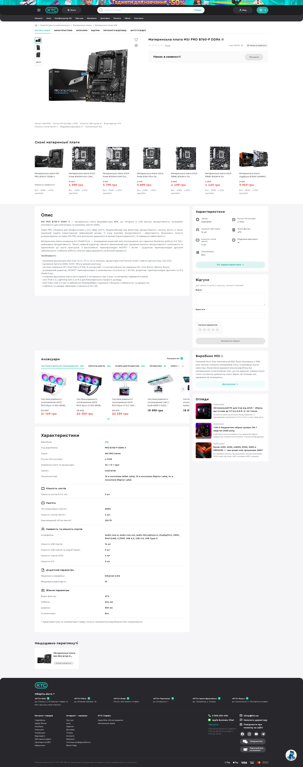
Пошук (198, 10)
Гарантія (70, 726)
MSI (107, 442)
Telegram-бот (256, 741)
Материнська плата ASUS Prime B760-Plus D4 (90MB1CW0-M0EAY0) (150, 175)
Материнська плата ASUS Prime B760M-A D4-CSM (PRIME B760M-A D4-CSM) (82, 175)
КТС (36, 25)
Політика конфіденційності (78, 742)
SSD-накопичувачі (43, 739)
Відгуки (95, 30)
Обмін (128, 18)
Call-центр (213, 725)
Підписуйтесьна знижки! (256, 749)
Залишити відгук (230, 341)
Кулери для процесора (130, 366)
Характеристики (63, 30)
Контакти (138, 18)
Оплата (117, 18)
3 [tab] (116, 419)
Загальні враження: (208, 325)
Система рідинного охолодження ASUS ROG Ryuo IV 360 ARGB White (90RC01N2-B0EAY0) (53, 402)
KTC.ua (51, 10)
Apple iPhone (41, 723)
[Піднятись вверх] (280, 756)
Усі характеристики (229, 265)
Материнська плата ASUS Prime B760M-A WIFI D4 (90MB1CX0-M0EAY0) (116, 175)
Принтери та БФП (43, 742)
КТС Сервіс (104, 716)
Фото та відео (138, 30)
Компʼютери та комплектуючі (55, 25)
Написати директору (255, 720)
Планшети (39, 730)
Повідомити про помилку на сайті (253, 726)
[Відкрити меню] (39, 10)
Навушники (40, 745)
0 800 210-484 (220, 716)
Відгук (199, 290)
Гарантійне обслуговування (110, 720)
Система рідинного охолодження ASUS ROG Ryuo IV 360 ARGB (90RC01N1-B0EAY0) (88, 402)
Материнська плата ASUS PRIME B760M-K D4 (184, 175)
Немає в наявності (258, 45)
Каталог (39, 18)
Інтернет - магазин (76, 716)
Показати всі (173, 358)
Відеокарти (40, 736)
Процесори (158, 366)
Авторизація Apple (106, 723)
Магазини (92, 18)
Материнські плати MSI (106, 25)
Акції (48, 18)
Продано (254, 57)
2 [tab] (114, 419)
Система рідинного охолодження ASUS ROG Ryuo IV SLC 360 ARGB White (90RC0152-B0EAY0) (124, 402)
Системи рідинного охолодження (62, 366)
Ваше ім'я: (200, 309)
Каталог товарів (44, 716)
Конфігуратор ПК (63, 18)
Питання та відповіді (115, 30)
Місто (73, 10)
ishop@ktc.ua (251, 716)
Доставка (105, 18)
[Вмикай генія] (151, 2)
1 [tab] (110, 419)
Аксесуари (81, 30)
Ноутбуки (39, 726)
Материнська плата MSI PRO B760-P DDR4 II (142, 25)
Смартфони (40, 720)
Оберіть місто (43, 694)
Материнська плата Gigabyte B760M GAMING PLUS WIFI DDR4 (252, 175)
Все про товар (42, 30)
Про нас (79, 18)
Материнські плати (82, 25)
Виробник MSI (208, 356)
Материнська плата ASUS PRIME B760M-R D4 (218, 175)
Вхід (244, 10)
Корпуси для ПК (99, 366)
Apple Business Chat (223, 720)
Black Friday (71, 745)
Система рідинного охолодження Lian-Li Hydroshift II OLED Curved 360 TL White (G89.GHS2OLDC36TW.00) (160, 402)
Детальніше (228, 384)
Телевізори (40, 733)
